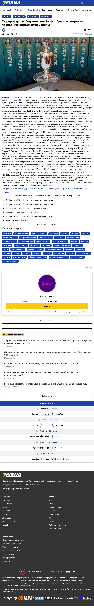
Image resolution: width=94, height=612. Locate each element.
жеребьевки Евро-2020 (12, 100)
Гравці (5, 525)
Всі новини (47, 396)
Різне (51, 518)
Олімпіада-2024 (8, 521)
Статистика (54, 514)
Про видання (7, 536)
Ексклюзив (19, 17)
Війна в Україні (55, 507)
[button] (82, 3)
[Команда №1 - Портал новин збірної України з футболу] (10, 3)
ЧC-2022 (5, 514)
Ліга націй (6, 518)
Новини (6, 17)
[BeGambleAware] (66, 598)
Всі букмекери (47, 321)
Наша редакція (8, 558)
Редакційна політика (11, 551)
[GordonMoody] (26, 598)
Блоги (4, 507)
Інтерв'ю (6, 500)
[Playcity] (10, 598)
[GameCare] (85, 598)
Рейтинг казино (55, 529)
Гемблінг (52, 521)
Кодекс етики (8, 554)
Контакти (6, 561)
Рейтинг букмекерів (57, 525)
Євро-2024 (46, 17)
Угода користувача (10, 547)
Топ (50, 500)
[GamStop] (44, 598)
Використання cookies (11, 543)
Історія (52, 511)
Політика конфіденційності (13, 540)
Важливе (53, 504)
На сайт (47, 306)
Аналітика (33, 17)
